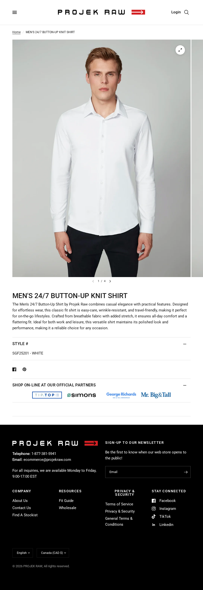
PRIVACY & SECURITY (125, 492)
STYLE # (20, 343)
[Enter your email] (186, 472)
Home (16, 32)
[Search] (186, 12)
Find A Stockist (25, 515)
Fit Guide (66, 500)
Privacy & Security (120, 511)
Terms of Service (119, 504)
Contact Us (21, 508)
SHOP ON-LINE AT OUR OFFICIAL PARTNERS (54, 385)
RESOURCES (70, 491)
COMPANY (21, 491)
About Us (20, 500)
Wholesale (67, 508)
